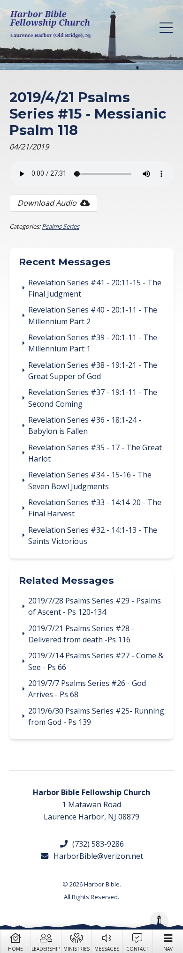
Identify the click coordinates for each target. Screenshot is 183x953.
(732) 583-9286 (96, 844)
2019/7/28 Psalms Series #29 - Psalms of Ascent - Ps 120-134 (94, 606)
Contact (137, 949)
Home (15, 949)
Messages (106, 949)
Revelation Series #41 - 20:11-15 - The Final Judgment (94, 288)
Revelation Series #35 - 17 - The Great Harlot (95, 453)
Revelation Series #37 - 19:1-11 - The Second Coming (92, 398)
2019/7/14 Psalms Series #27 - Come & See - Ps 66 (96, 661)
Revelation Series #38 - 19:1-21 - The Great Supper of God (92, 370)
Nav (168, 949)
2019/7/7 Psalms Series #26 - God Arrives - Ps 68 (87, 689)
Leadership (45, 949)
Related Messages (66, 581)
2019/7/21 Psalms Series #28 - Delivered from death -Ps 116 (81, 634)
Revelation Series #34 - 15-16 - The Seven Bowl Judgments (90, 480)
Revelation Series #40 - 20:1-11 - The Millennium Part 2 (92, 315)
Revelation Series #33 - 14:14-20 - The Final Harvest (94, 508)
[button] (166, 27)
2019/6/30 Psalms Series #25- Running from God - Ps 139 (96, 716)
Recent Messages (65, 262)
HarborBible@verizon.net (96, 856)
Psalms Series (60, 226)
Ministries (76, 949)
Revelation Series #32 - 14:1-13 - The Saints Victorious (92, 535)
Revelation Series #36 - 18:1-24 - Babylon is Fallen (84, 425)
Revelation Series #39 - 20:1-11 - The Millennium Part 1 (92, 343)
